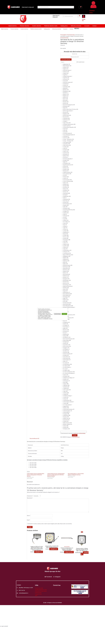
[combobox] (66, 59)
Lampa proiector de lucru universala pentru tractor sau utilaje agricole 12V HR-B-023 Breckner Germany (56, 475)
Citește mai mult (69, 552)
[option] (76, 64)
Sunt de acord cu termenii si (73, 433)
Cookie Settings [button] (57, 313)
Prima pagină (63, 34)
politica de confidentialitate (79, 433)
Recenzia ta (30, 498)
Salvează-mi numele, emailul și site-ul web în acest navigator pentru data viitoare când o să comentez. (50, 523)
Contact (94, 25)
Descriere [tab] (32, 438)
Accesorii (86, 25)
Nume (28, 515)
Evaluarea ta (30, 495)
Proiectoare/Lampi (71, 34)
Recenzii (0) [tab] (36, 438)
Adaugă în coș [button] (38, 551)
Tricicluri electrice (24, 25)
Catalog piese (64, 25)
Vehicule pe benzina (76, 25)
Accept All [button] (64, 313)
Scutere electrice (36, 25)
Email (28, 520)
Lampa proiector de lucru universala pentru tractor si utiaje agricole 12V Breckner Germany (35, 475)
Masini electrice (13, 25)
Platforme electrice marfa (50, 25)
